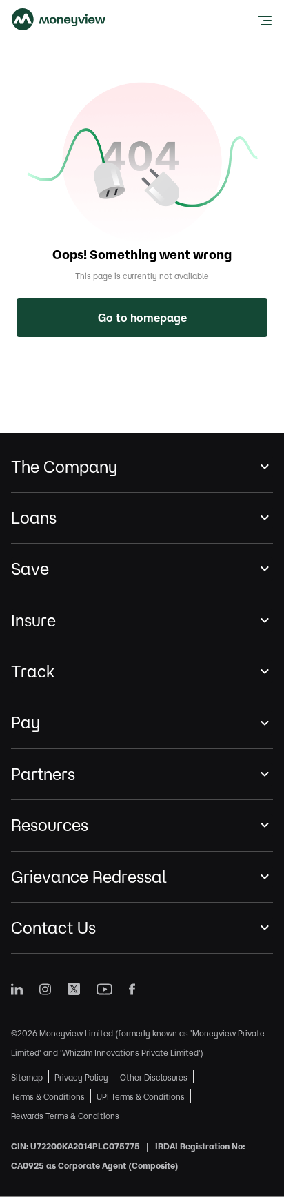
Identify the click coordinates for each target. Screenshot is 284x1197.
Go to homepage (142, 317)
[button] (142, 467)
